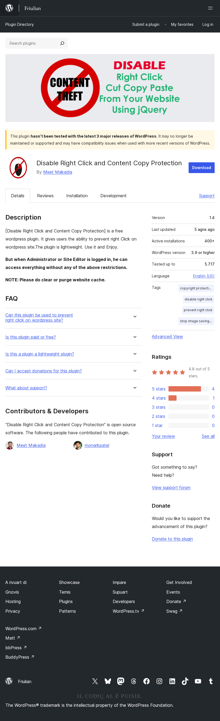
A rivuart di (16, 582)
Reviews (45, 195)
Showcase (69, 582)
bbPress (16, 647)
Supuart (120, 592)
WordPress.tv (129, 611)
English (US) (204, 276)
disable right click (198, 299)
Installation (77, 195)
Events (173, 592)
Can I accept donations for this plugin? (43, 371)
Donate (176, 601)
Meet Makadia (57, 172)
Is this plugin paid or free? (30, 337)
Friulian (24, 681)
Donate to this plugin (172, 538)
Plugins (66, 601)
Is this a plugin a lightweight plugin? (39, 354)
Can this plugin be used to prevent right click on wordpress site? (39, 318)
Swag (174, 611)
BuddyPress (20, 657)
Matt (12, 638)
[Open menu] (211, 8)
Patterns (67, 611)
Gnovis (12, 592)
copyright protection (196, 288)
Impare (119, 582)
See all (208, 436)
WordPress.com (23, 628)
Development (113, 195)
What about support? (26, 387)
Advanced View (167, 336)
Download (201, 167)
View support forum (171, 487)
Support (207, 195)
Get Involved (179, 582)
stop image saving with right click (197, 321)
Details (17, 195)
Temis (65, 592)
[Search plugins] (62, 43)
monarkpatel (97, 445)
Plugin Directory (19, 24)
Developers (124, 601)
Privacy (12, 611)
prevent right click (198, 310)
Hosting (13, 601)
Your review (163, 436)
